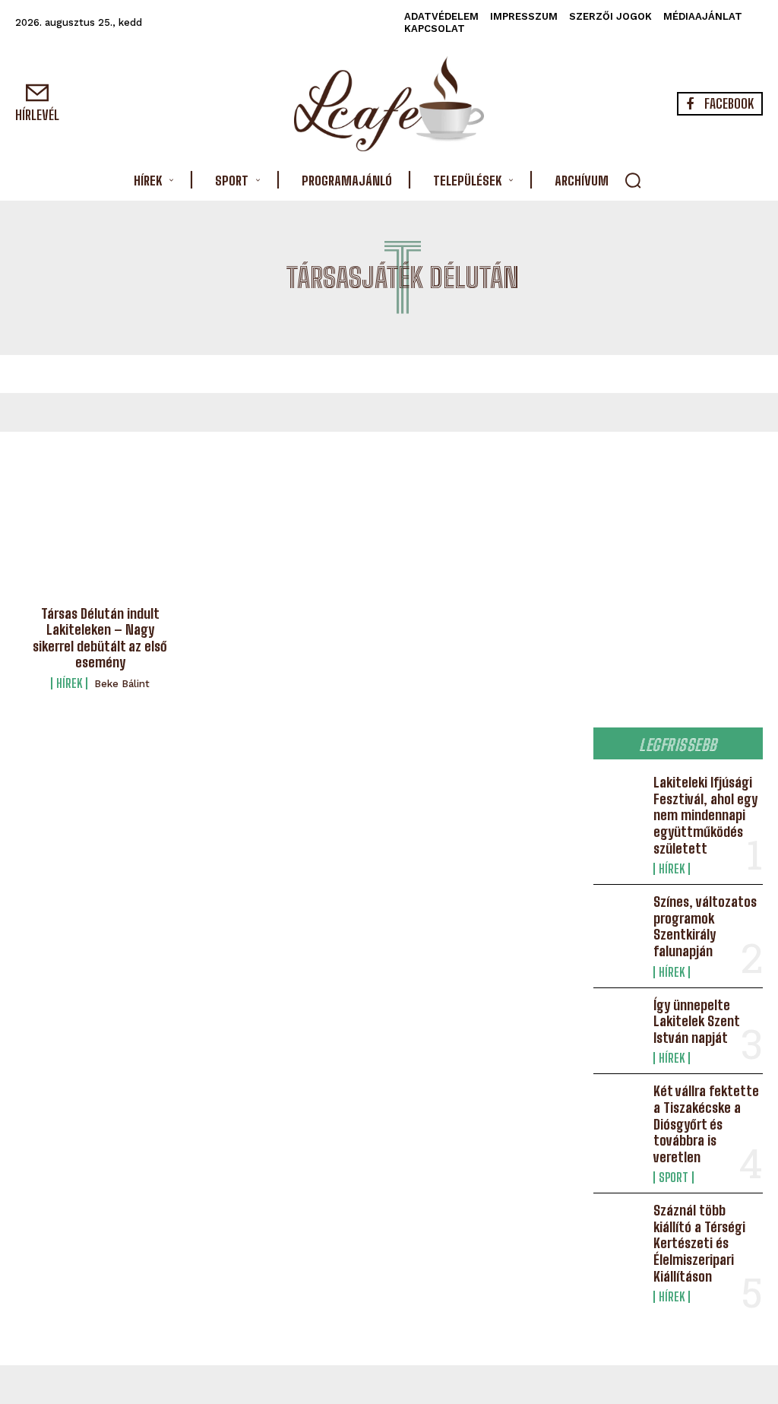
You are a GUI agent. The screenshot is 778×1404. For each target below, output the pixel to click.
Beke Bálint (122, 683)
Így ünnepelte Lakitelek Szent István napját (696, 1021)
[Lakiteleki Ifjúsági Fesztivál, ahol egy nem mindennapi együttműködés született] (618, 797)
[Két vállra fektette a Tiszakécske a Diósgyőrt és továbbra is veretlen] (618, 1106)
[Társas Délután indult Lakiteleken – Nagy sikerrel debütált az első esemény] (100, 545)
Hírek (69, 683)
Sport (673, 1177)
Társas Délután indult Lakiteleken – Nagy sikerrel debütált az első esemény (100, 638)
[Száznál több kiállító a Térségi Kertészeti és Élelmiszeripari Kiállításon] (618, 1225)
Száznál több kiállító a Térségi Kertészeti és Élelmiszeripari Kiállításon (699, 1243)
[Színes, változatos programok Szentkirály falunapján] (618, 917)
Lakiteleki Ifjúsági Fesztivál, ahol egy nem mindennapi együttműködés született (705, 815)
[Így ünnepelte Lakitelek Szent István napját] (618, 1020)
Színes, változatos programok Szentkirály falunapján (705, 926)
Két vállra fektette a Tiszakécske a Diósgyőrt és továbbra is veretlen (706, 1123)
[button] (633, 180)
